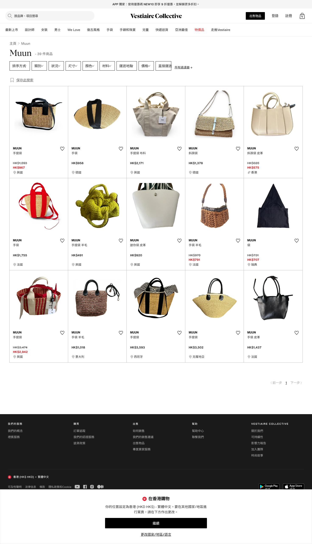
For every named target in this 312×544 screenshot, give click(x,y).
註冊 (288, 16)
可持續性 (257, 437)
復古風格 (93, 30)
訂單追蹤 (79, 431)
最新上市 (11, 30)
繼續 (156, 523)
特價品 (199, 30)
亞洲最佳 (181, 30)
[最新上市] (21, 30)
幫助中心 (198, 431)
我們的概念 (15, 431)
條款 (42, 487)
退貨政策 (79, 443)
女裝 (44, 30)
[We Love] (83, 30)
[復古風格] (103, 30)
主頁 (13, 43)
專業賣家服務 (141, 449)
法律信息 (30, 487)
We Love (73, 30)
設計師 (29, 30)
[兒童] (152, 30)
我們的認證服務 (83, 437)
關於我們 (257, 431)
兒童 (145, 30)
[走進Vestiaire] (233, 30)
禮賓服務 (14, 437)
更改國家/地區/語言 (156, 534)
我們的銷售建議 (143, 437)
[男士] (64, 30)
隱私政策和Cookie (59, 487)
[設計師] (37, 30)
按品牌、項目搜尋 (26, 16)
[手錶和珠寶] (139, 30)
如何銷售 (139, 431)
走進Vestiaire (220, 30)
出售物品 (255, 16)
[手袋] (116, 30)
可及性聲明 (15, 487)
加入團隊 (257, 449)
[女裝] (51, 30)
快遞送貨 (162, 30)
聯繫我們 (198, 437)
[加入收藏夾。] (62, 148)
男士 (57, 30)
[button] (302, 16)
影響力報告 (258, 443)
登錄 (275, 16)
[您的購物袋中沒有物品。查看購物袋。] (302, 16)
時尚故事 (257, 455)
